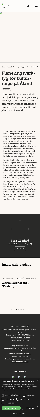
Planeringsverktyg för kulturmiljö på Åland (25, 67)
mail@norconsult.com (22, 338)
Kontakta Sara (20, 248)
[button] (20, 413)
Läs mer (12, 391)
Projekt (9, 67)
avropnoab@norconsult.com (25, 359)
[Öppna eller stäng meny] (36, 5)
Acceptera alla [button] (11, 408)
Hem (3, 67)
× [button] (37, 380)
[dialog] (20, 397)
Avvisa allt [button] (30, 408)
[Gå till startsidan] (6, 5)
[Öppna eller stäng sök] (28, 6)
